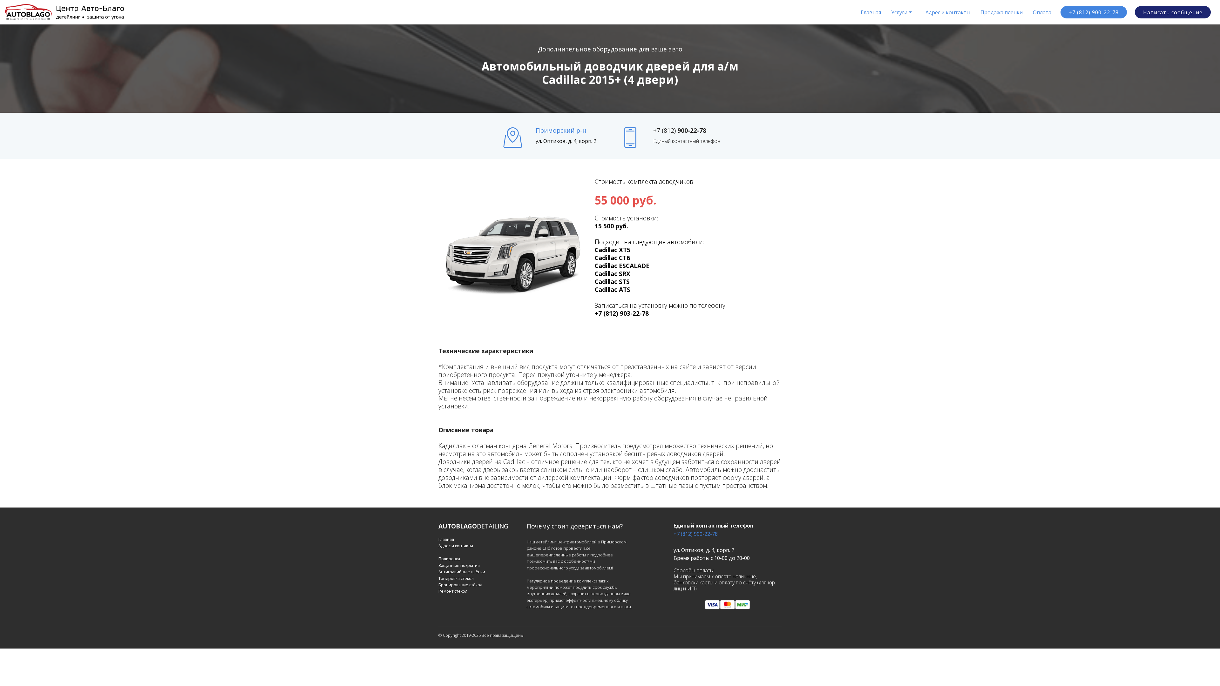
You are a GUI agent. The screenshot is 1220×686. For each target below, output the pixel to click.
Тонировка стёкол (456, 578)
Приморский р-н (561, 130)
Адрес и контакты (947, 12)
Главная (871, 12)
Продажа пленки (1001, 12)
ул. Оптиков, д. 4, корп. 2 (566, 141)
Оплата (1042, 12)
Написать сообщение (1173, 12)
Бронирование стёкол (460, 585)
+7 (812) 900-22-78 (1094, 12)
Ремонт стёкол (452, 591)
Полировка (449, 559)
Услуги (899, 12)
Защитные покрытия (459, 565)
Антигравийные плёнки (461, 572)
